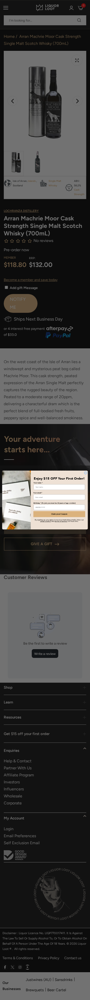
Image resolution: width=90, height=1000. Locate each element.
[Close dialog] (85, 473)
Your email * (37, 493)
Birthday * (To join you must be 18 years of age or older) (55, 503)
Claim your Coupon (59, 514)
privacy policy (45, 521)
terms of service (61, 521)
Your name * (38, 483)
